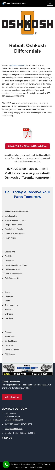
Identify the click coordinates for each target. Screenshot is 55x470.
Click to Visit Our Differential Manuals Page (27, 146)
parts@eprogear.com (14, 428)
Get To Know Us (12, 397)
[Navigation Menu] (50, 3)
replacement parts (17, 65)
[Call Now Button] (6, 464)
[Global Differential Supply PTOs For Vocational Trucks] (15, 3)
